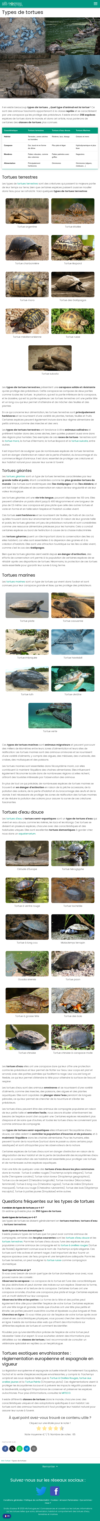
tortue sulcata (79, 441)
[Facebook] (5, 1449)
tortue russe (54, 1260)
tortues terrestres (27, 183)
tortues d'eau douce (77, 1237)
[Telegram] (27, 1449)
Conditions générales (13, 1500)
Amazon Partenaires (69, 1500)
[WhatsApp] (19, 1449)
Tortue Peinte (32, 1381)
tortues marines (15, 581)
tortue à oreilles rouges (74, 1245)
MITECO (66, 1393)
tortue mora (11, 441)
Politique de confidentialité (36, 1500)
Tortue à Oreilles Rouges (63, 1378)
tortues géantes (15, 476)
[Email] (34, 1449)
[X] (12, 1449)
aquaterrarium (27, 833)
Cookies (54, 1500)
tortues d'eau (14, 818)
